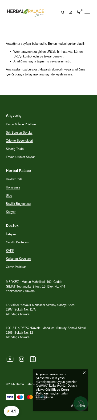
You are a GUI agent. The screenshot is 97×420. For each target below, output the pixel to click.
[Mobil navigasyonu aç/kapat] (87, 12)
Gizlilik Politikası (17, 242)
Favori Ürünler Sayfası (21, 157)
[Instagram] (21, 359)
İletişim (11, 234)
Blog (9, 195)
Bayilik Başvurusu (18, 204)
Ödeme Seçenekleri (19, 140)
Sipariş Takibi (15, 149)
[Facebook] (33, 359)
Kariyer (11, 212)
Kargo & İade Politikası (21, 124)
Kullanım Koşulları (18, 258)
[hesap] (70, 12)
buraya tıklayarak (39, 69)
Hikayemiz (13, 187)
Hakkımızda (14, 179)
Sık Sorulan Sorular (19, 132)
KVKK (10, 250)
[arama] (62, 12)
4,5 (11, 411)
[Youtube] (10, 359)
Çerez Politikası (17, 267)
